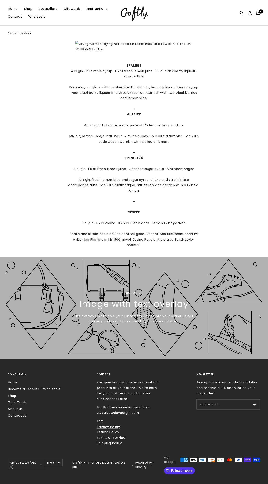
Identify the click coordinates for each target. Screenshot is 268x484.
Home (13, 8)
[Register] (254, 404)
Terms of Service (111, 437)
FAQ (100, 421)
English (51, 463)
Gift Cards (72, 8)
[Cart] (258, 13)
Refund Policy (108, 432)
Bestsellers (48, 8)
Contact (15, 16)
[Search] (241, 13)
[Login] (250, 13)
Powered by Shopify (144, 465)
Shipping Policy (109, 443)
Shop (28, 8)
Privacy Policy (108, 427)
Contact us (17, 415)
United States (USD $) (23, 465)
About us (15, 409)
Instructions (97, 8)
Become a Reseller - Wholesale (34, 389)
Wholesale (37, 16)
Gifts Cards (17, 402)
